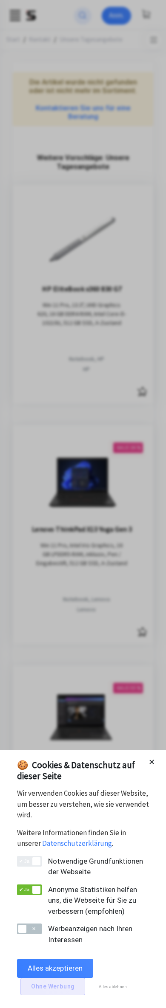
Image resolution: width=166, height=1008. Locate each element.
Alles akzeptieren (55, 968)
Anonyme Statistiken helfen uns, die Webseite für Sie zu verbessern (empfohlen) (92, 900)
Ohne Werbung (52, 986)
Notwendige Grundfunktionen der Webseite (95, 866)
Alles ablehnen (113, 986)
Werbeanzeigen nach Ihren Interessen (90, 934)
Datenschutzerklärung (77, 843)
